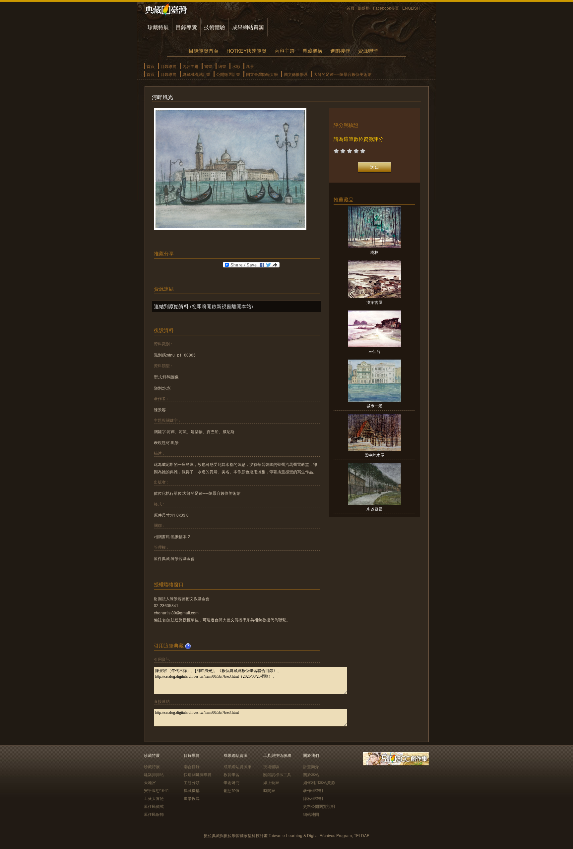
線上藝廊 (271, 782)
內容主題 (284, 50)
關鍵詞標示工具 (277, 774)
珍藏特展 (158, 27)
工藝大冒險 (154, 798)
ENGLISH (411, 8)
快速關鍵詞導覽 (198, 774)
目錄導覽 (186, 27)
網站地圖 (311, 814)
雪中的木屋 (374, 455)
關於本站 (311, 774)
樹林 (374, 252)
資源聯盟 (368, 50)
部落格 (364, 8)
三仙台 (374, 351)
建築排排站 (154, 774)
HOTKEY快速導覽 (246, 50)
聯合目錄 (192, 766)
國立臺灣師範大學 (262, 74)
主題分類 (192, 782)
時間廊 (269, 790)
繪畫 (222, 66)
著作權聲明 (313, 790)
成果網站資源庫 (237, 766)
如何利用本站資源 (319, 782)
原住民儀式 (154, 806)
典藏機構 (312, 50)
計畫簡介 (311, 766)
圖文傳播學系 (296, 74)
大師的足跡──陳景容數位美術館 (342, 74)
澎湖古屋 (374, 302)
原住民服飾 (154, 814)
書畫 (208, 66)
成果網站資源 (248, 27)
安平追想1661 (156, 790)
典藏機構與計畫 (196, 74)
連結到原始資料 (171, 306)
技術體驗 (214, 27)
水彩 (236, 66)
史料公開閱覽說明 (319, 806)
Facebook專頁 (386, 8)
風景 (250, 66)
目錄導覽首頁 (204, 50)
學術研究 (231, 782)
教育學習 (231, 774)
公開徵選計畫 (228, 74)
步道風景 (374, 509)
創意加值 (231, 790)
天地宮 (150, 782)
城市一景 (374, 405)
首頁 (350, 8)
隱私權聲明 (313, 798)
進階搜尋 (340, 50)
